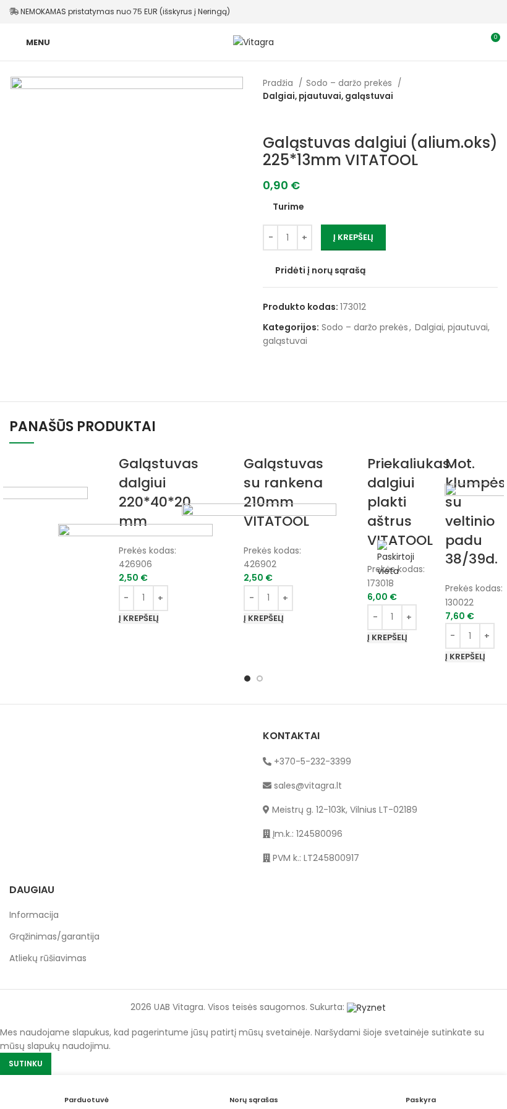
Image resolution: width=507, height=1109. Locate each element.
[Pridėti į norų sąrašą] (351, 564)
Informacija (34, 915)
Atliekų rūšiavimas (48, 958)
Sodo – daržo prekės (350, 83)
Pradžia (279, 83)
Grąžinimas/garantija (54, 937)
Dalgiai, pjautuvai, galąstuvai (328, 96)
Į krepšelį (353, 237)
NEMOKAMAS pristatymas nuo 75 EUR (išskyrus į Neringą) (124, 11)
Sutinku (26, 1063)
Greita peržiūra (351, 533)
